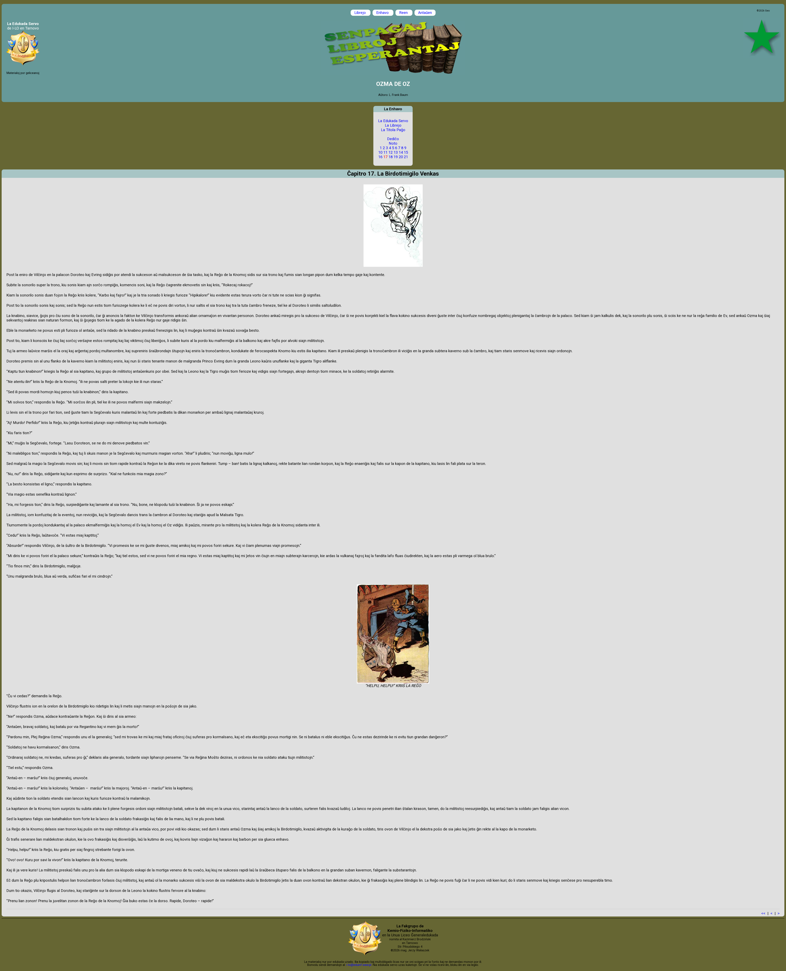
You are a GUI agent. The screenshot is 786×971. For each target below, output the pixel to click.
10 (380, 152)
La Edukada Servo (393, 121)
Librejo (360, 12)
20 (401, 157)
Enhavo (383, 12)
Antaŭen (425, 12)
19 (396, 157)
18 (390, 157)
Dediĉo (393, 139)
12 (390, 152)
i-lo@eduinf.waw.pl (358, 965)
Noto (393, 143)
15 (406, 152)
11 (385, 152)
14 (401, 152)
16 (380, 157)
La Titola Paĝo (393, 130)
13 (396, 152)
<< (763, 913)
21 (406, 157)
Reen (404, 12)
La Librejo (393, 125)
